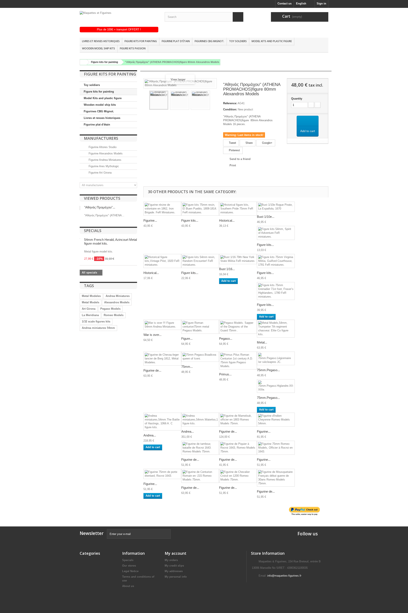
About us (128, 586)
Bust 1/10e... (265, 216)
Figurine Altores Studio (102, 147)
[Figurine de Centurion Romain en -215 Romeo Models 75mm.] (200, 476)
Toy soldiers (238, 41)
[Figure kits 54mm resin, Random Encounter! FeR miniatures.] (200, 261)
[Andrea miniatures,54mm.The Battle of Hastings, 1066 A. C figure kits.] (162, 422)
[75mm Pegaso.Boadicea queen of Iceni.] (200, 357)
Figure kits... (189, 220)
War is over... (152, 334)
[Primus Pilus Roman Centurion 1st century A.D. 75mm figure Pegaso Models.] (238, 360)
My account (175, 553)
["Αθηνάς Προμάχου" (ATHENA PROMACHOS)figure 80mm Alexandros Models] (158, 100)
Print (233, 165)
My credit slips (174, 565)
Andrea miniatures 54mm (98, 327)
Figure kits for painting (141, 41)
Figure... (187, 338)
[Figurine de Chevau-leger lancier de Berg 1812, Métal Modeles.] (162, 359)
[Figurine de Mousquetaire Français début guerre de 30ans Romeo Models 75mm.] (276, 478)
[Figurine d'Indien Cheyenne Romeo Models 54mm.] (276, 420)
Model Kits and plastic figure (272, 41)
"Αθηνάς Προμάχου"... (99, 207)
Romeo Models (113, 315)
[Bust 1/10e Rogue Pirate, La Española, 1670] (276, 207)
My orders (171, 560)
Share (249, 142)
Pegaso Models (110, 308)
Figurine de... (152, 370)
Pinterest (234, 150)
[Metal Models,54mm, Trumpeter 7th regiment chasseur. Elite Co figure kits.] (276, 329)
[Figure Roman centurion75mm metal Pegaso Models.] (200, 327)
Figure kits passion (133, 48)
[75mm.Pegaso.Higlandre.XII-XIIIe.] (276, 386)
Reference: (230, 103)
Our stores (129, 565)
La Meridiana (90, 315)
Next (214, 101)
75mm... (187, 366)
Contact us (285, 3)
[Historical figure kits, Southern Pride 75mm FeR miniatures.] (238, 209)
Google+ (266, 142)
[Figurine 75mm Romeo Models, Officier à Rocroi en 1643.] (276, 448)
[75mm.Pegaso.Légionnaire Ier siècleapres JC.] (276, 358)
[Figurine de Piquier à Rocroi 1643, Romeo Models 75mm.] (238, 448)
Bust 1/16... (227, 269)
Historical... (227, 220)
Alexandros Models (116, 302)
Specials (92, 230)
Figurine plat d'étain (176, 41)
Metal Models (90, 302)
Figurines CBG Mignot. (209, 41)
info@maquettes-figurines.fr (284, 575)
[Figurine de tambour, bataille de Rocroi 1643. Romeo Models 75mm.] (200, 448)
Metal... (262, 342)
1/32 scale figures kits (96, 321)
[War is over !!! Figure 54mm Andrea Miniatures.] (162, 325)
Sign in (321, 3)
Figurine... (150, 220)
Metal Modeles (91, 296)
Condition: (230, 109)
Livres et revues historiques (101, 41)
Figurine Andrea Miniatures (104, 159)
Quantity (296, 98)
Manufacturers (101, 138)
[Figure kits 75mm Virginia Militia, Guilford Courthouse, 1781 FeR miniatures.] (276, 261)
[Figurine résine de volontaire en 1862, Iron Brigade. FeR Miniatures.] (162, 209)
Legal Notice (130, 571)
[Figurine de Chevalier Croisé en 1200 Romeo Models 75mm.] (238, 476)
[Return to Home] (83, 62)
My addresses (174, 571)
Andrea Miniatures (118, 296)
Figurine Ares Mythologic (103, 166)
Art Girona (88, 308)
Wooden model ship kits (98, 48)
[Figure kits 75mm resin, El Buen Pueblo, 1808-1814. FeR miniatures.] (200, 209)
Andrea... (149, 435)
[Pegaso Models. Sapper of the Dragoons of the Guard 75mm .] (238, 327)
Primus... (225, 374)
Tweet (232, 142)
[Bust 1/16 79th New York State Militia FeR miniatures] (238, 259)
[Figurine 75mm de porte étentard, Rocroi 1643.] (162, 474)
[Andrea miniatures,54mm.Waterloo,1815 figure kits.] (200, 420)
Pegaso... (225, 338)
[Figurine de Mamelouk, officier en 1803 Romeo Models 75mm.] (238, 420)
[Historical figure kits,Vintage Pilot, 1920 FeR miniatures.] (162, 261)
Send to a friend (240, 159)
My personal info (176, 576)
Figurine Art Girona (100, 172)
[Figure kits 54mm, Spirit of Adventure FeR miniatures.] (276, 233)
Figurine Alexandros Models (105, 153)
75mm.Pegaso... (268, 370)
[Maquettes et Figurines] (119, 19)
